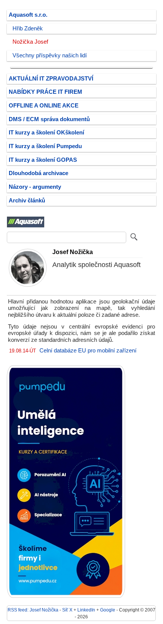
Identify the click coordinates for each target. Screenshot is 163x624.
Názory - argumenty (35, 187)
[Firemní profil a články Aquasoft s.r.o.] (26, 226)
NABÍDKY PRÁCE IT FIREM (45, 92)
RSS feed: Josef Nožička (33, 609)
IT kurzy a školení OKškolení (46, 133)
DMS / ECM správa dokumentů (49, 119)
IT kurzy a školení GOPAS (43, 160)
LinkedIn (86, 609)
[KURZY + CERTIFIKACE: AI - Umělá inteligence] (66, 596)
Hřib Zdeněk (28, 28)
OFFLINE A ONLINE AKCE (43, 106)
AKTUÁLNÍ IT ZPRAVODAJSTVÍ (51, 79)
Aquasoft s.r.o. (28, 15)
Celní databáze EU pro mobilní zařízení (87, 351)
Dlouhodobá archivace (38, 173)
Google (107, 609)
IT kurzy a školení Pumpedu (45, 146)
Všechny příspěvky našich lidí (50, 55)
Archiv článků (27, 200)
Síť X (67, 609)
